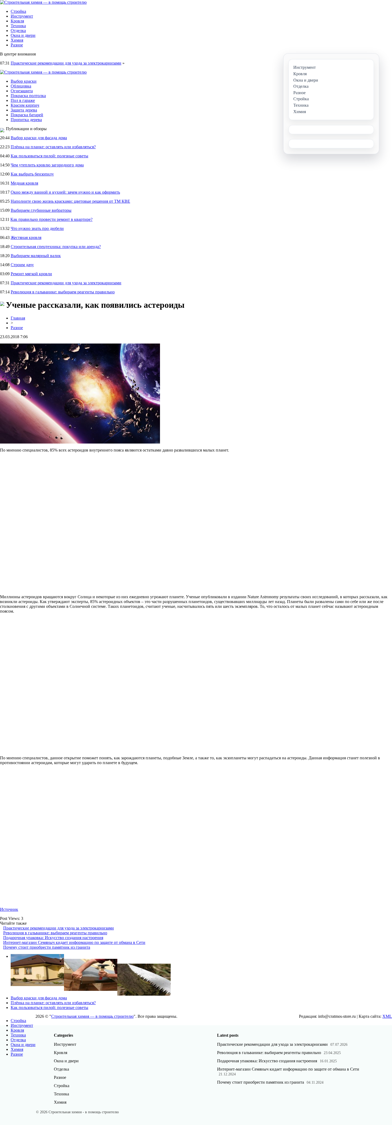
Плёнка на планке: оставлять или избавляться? (53, 147)
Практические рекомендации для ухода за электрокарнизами (66, 63)
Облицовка (21, 86)
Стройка (18, 11)
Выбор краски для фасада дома (39, 137)
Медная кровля (24, 183)
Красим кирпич (25, 105)
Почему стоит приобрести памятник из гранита (46, 947)
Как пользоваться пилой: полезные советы (49, 156)
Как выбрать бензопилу (32, 174)
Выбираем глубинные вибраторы (41, 210)
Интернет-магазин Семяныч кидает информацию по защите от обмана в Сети (74, 942)
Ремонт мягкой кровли (31, 274)
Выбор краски (24, 81)
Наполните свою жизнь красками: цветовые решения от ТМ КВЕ (70, 201)
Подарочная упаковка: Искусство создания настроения (53, 937)
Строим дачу (22, 264)
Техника (18, 25)
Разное (17, 45)
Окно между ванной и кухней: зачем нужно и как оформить (65, 192)
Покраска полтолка (28, 95)
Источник (9, 909)
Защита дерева (24, 110)
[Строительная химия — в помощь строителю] (43, 2)
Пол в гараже (23, 100)
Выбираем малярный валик (36, 255)
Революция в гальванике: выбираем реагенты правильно (63, 292)
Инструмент (22, 16)
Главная (18, 318)
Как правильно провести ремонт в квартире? (51, 219)
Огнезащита (22, 91)
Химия (17, 40)
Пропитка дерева (26, 119)
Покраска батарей (27, 115)
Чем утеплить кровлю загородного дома (47, 165)
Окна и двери (23, 35)
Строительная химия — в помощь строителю (92, 1016)
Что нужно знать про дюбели (37, 228)
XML (387, 1016)
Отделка (18, 30)
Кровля (17, 21)
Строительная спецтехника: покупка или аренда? (56, 246)
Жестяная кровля (26, 237)
